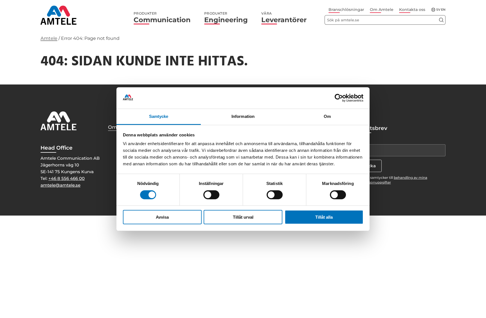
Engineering (226, 17)
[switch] (211, 194)
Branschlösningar (346, 9)
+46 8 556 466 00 (66, 178)
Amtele (48, 38)
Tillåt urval (243, 217)
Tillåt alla (324, 217)
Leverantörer (284, 17)
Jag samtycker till (395, 179)
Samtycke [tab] (158, 116)
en (443, 9)
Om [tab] (327, 116)
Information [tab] (243, 116)
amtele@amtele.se (60, 185)
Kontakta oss (412, 9)
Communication (162, 17)
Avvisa (162, 217)
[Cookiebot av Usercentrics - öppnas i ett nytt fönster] (338, 98)
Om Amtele (381, 9)
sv (438, 9)
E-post (362, 139)
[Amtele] (58, 15)
